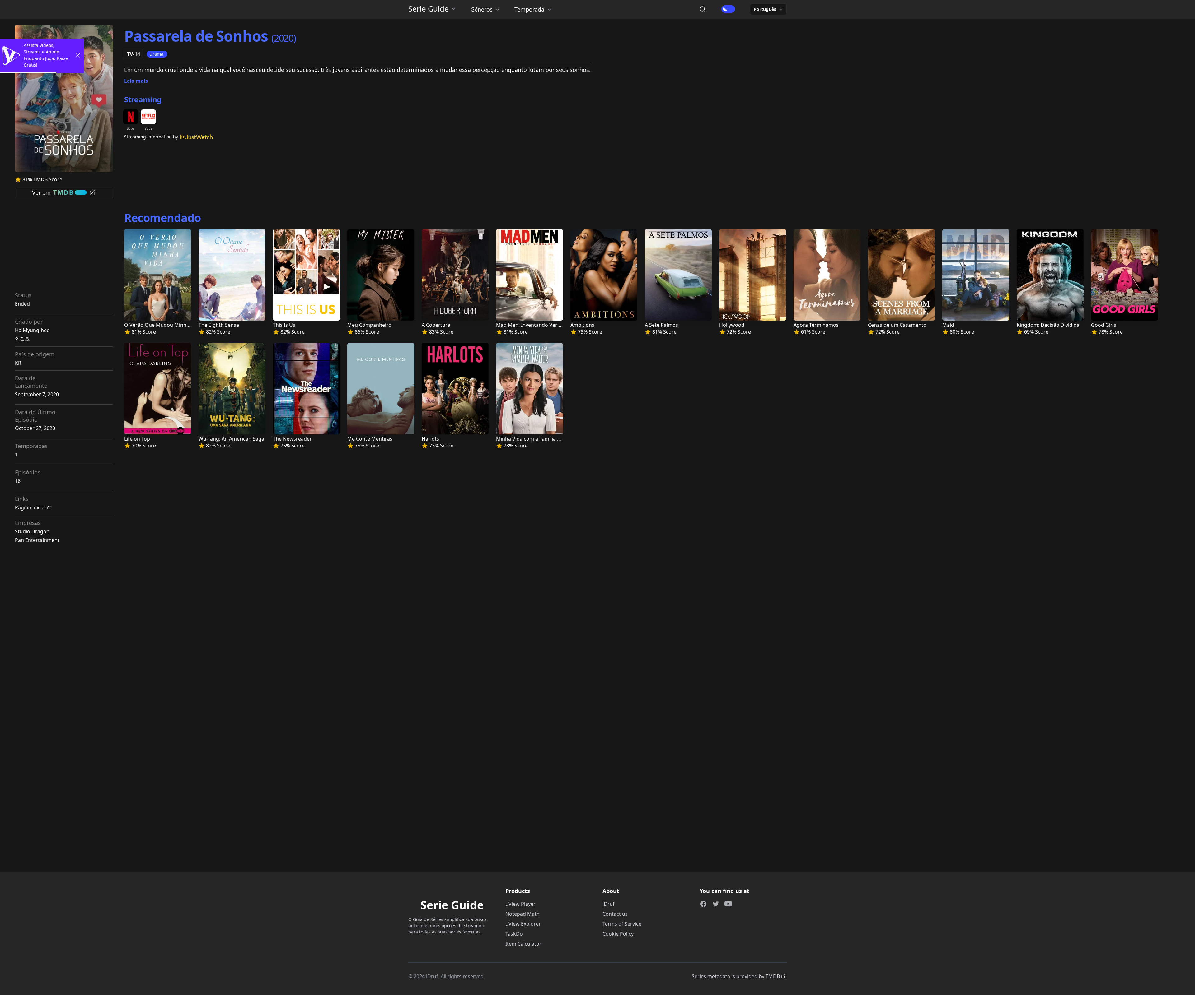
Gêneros (482, 9)
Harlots (430, 438)
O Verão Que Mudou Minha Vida (162, 325)
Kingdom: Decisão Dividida (1048, 325)
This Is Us (284, 325)
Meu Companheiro (369, 325)
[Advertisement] (64, 247)
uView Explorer (523, 923)
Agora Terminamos (816, 325)
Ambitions (582, 325)
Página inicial (30, 507)
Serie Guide (428, 9)
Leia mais (136, 80)
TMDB (773, 976)
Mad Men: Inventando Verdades (534, 325)
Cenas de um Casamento (897, 325)
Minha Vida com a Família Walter (534, 438)
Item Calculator (523, 943)
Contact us (615, 913)
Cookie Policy (618, 933)
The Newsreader (292, 438)
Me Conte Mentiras (369, 438)
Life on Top (137, 438)
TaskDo (514, 933)
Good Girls (1103, 325)
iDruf (608, 903)
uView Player (520, 903)
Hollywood (731, 325)
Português (765, 9)
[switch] (728, 9)
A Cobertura (436, 325)
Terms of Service (621, 923)
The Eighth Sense (219, 325)
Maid (948, 325)
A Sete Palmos (661, 325)
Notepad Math (522, 913)
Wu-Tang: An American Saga (231, 438)
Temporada (529, 9)
